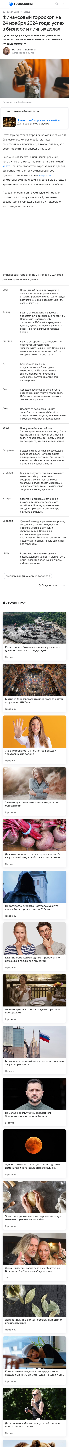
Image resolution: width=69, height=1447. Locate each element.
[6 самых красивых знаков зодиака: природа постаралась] (34, 998)
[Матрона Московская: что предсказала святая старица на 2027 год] (34, 688)
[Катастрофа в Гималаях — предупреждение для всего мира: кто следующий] (34, 636)
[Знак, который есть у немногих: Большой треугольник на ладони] (34, 739)
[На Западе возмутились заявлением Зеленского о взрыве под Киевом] (34, 1102)
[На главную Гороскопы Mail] (23, 4)
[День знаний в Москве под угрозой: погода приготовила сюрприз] (34, 1412)
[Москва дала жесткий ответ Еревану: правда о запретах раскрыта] (34, 1050)
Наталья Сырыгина (24, 49)
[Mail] (11, 4)
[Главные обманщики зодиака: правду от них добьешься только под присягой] (34, 946)
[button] (34, 79)
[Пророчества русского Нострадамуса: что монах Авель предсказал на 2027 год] (34, 895)
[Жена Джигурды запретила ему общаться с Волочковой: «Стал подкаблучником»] (34, 1257)
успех (6, 166)
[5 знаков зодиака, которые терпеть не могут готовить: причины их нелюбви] (34, 1205)
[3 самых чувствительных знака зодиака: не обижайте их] (34, 791)
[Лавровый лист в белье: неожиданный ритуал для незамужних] (34, 1309)
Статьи (26, 12)
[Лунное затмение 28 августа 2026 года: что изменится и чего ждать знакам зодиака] (34, 1153)
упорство (45, 175)
